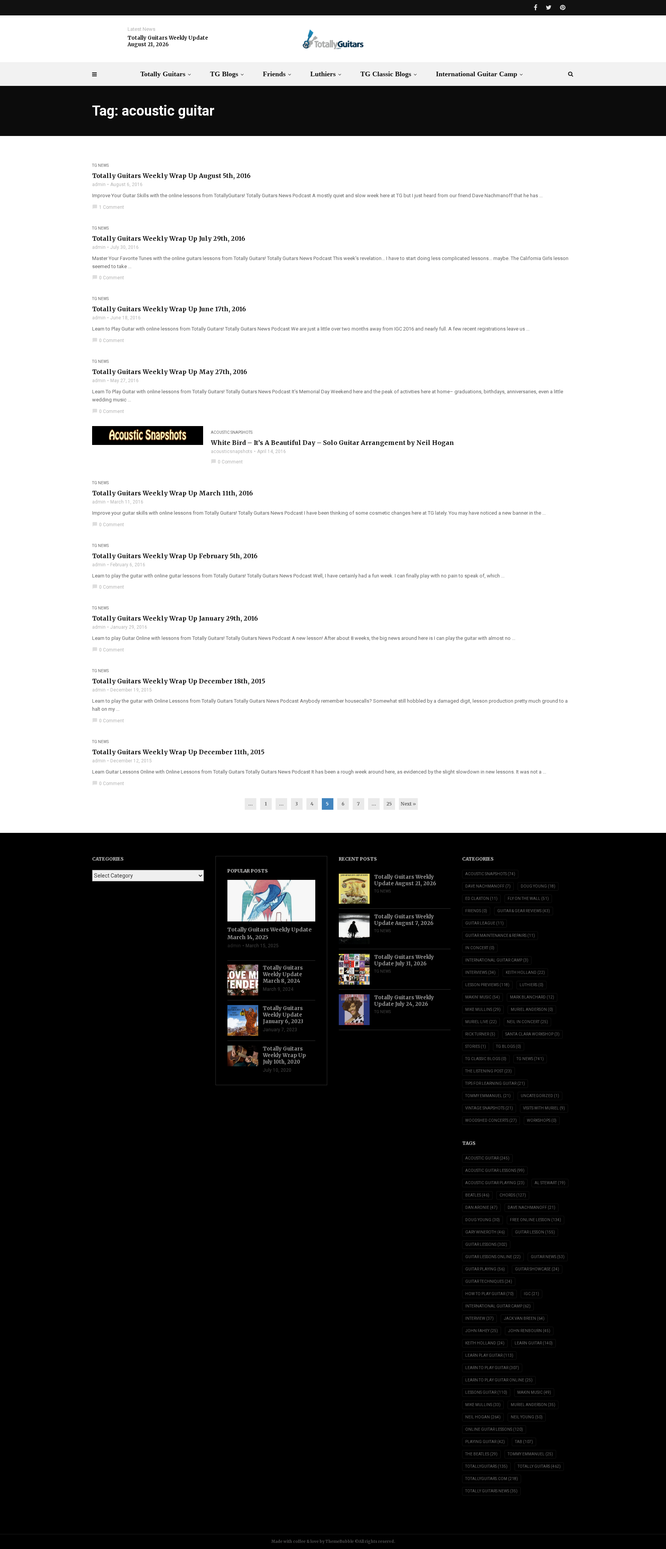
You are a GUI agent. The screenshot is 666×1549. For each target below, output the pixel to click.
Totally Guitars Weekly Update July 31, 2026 (404, 960)
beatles (477, 1195)
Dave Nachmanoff (488, 886)
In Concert (479, 948)
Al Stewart (550, 1183)
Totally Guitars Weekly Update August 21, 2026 (168, 41)
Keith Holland (525, 972)
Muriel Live (481, 1022)
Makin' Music (482, 997)
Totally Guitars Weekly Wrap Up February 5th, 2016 (174, 556)
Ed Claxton (481, 898)
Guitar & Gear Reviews (523, 911)
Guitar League (484, 923)
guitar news (548, 1257)
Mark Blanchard (532, 997)
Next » (408, 804)
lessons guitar (486, 1392)
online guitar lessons (494, 1429)
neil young (527, 1417)
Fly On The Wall (528, 898)
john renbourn (529, 1331)
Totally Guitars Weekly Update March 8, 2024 (283, 974)
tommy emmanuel (530, 1454)
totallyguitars (486, 1466)
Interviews (480, 972)
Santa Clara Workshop (532, 1034)
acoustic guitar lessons (495, 1170)
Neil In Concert (527, 1022)
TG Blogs (224, 74)
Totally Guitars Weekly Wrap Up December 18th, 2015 (178, 681)
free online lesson (535, 1220)
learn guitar (534, 1343)
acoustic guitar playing (495, 1183)
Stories (475, 1046)
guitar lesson (535, 1232)
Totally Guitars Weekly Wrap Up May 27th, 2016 (169, 372)
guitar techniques (488, 1281)
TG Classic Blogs (385, 74)
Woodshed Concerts (491, 1120)
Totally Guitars (162, 74)
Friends (274, 74)
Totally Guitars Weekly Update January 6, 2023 (283, 1015)
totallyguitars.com (491, 1479)
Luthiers (323, 74)
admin (99, 184)
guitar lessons (486, 1244)
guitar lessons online (493, 1257)
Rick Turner (480, 1034)
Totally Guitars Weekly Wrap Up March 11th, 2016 (172, 493)
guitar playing (485, 1269)
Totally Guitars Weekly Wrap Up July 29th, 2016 (168, 238)
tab (524, 1442)
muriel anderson (533, 1405)
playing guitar (485, 1442)
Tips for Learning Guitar (495, 1083)
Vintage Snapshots (489, 1108)
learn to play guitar (492, 1368)
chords (513, 1195)
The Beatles (481, 1454)
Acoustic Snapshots (231, 432)
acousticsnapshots (231, 451)
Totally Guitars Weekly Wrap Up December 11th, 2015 (178, 752)
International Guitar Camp (476, 74)
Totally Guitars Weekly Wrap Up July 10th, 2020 (284, 1055)
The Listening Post (488, 1071)
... (250, 804)
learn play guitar (489, 1355)
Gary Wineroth (485, 1232)
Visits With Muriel (544, 1108)
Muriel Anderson (532, 1009)
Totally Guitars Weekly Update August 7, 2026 (404, 919)
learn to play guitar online (499, 1380)
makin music (534, 1392)
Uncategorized (540, 1096)
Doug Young (538, 886)
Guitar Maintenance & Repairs (500, 935)
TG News (100, 165)
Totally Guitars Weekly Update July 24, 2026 (404, 1000)
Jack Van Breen (524, 1318)
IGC (531, 1294)
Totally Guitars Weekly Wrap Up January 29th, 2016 (175, 618)
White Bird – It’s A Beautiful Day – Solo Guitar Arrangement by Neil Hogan (332, 442)
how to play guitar (489, 1294)
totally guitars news (491, 1491)
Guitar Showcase (537, 1269)
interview (479, 1318)
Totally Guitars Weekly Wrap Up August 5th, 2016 (171, 176)
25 (389, 804)
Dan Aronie (481, 1207)
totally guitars (539, 1466)
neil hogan (483, 1417)
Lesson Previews (487, 985)
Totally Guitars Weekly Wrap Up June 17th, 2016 (169, 309)
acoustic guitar (487, 1158)
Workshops (542, 1120)
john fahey (481, 1331)
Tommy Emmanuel (488, 1096)
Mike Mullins (483, 1009)
